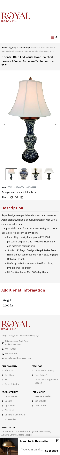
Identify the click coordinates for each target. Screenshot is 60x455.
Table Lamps (24, 47)
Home (4, 47)
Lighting (12, 47)
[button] (11, 197)
